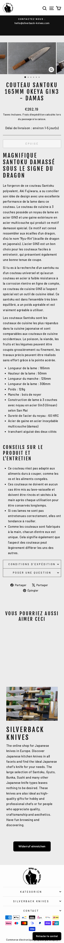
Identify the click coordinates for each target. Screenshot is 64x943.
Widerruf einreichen (32, 846)
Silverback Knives (31, 901)
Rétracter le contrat (47, 936)
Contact (31, 910)
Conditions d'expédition (32, 564)
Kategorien (31, 891)
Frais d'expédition (34, 114)
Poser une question (32, 572)
